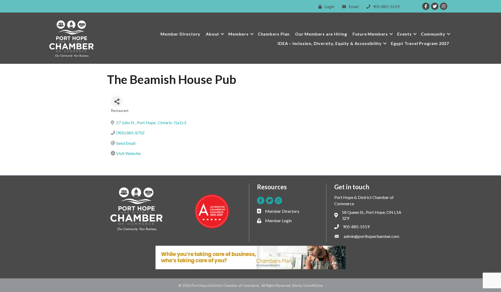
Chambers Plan (274, 33)
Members (238, 33)
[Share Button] (117, 101)
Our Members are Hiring (321, 33)
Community (433, 33)
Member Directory (180, 33)
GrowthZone (313, 285)
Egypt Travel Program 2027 (420, 43)
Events (404, 33)
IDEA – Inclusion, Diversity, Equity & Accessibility (330, 43)
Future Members (370, 33)
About (212, 33)
